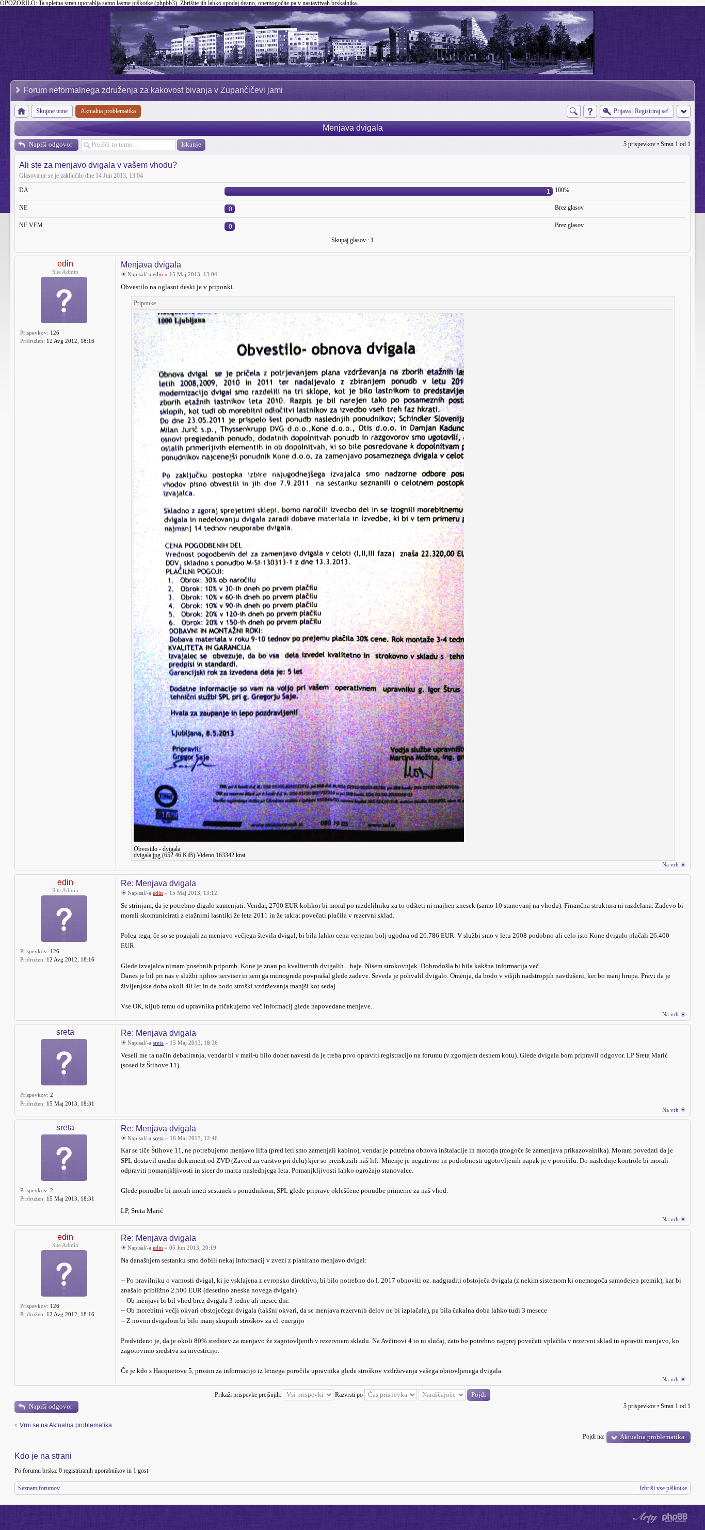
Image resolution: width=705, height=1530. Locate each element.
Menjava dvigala (353, 127)
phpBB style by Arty (644, 1517)
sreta (65, 1032)
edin (65, 263)
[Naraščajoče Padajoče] (454, 1394)
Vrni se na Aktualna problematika (66, 1425)
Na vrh (670, 864)
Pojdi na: (593, 1436)
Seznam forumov (39, 1488)
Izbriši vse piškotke (663, 1488)
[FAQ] (590, 111)
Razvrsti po (349, 1394)
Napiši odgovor (50, 144)
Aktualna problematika (652, 1437)
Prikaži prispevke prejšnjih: (249, 1394)
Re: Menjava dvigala (158, 883)
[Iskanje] (574, 111)
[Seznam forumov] (21, 111)
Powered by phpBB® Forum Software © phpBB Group (675, 1517)
